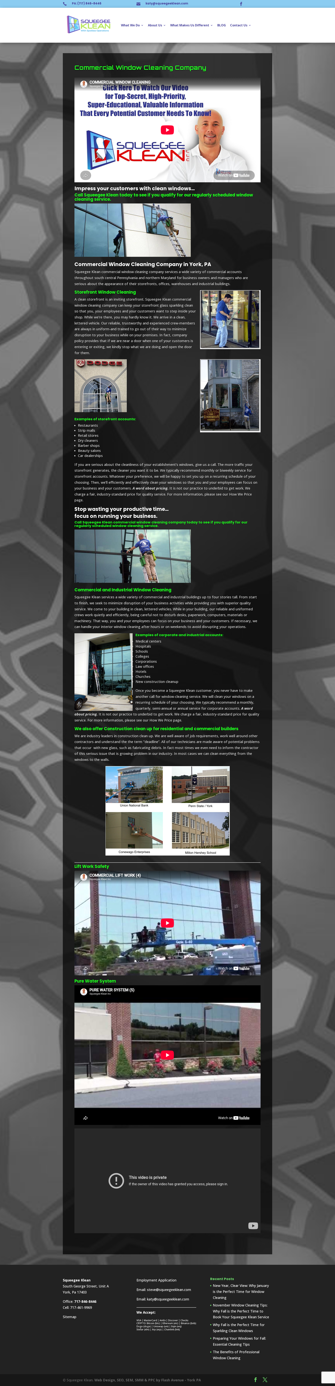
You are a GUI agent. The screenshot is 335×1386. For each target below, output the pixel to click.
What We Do (130, 25)
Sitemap (69, 1316)
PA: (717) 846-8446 (86, 3)
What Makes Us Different (189, 25)
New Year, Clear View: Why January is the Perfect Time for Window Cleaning (241, 1291)
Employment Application (156, 1280)
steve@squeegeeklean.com (169, 1289)
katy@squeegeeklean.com (167, 3)
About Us (155, 25)
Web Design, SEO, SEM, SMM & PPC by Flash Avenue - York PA (147, 1380)
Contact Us (238, 25)
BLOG (221, 25)
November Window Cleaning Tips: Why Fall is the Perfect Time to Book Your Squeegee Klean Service (241, 1311)
